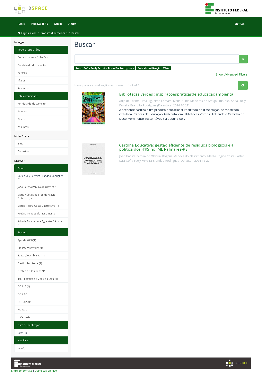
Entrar (21, 143)
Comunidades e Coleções (33, 57)
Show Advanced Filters (232, 74)
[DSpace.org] (237, 363)
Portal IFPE (39, 23)
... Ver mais (24, 317)
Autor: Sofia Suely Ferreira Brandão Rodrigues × (105, 68)
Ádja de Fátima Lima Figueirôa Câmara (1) (40, 223)
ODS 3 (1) (23, 294)
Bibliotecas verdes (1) (30, 247)
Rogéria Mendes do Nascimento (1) (38, 213)
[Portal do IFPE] (226, 8)
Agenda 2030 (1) (27, 240)
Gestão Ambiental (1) (30, 263)
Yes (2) (21, 348)
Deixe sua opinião (46, 370)
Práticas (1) (24, 309)
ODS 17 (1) (24, 286)
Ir (243, 59)
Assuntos (23, 88)
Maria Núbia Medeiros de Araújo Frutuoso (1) (36, 196)
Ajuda (72, 23)
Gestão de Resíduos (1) (31, 271)
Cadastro (23, 151)
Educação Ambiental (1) (31, 255)
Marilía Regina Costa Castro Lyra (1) (38, 205)
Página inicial (28, 33)
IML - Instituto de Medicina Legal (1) (38, 278)
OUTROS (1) (24, 301)
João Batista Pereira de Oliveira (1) (38, 186)
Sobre (58, 23)
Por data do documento (32, 65)
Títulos (22, 80)
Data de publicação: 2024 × (153, 68)
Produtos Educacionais (54, 33)
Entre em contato (21, 370)
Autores (22, 72)
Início (21, 23)
